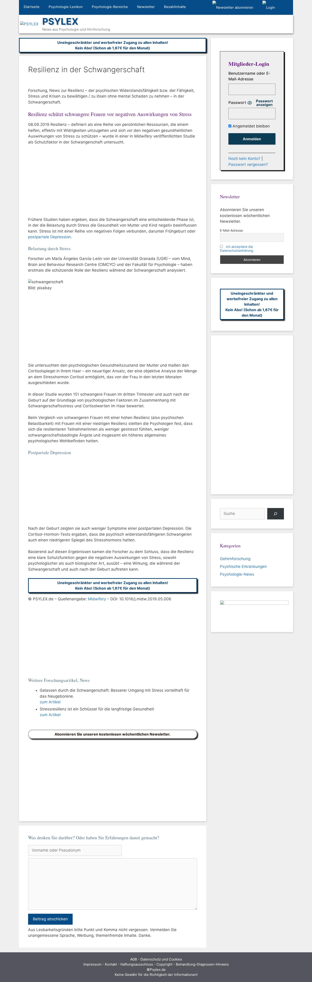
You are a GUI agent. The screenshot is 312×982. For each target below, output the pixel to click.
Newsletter (146, 7)
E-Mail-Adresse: (231, 230)
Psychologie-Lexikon (66, 7)
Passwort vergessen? (248, 164)
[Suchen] (275, 514)
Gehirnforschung (235, 558)
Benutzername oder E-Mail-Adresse (249, 76)
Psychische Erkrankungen (243, 566)
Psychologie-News (237, 574)
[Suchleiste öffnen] (286, 7)
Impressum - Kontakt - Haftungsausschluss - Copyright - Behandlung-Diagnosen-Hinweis (156, 964)
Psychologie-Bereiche (110, 7)
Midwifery (97, 599)
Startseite (32, 7)
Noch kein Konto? (244, 158)
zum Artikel (50, 702)
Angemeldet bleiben (250, 126)
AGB (133, 959)
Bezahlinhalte (175, 7)
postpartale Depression (49, 237)
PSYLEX (60, 21)
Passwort (237, 102)
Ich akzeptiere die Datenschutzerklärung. (237, 248)
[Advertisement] (112, 183)
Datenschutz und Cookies (161, 959)
